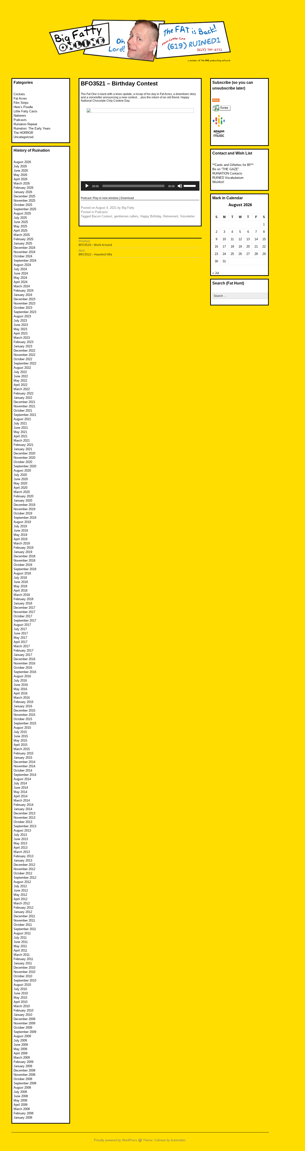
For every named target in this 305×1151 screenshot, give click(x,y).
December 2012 (24, 865)
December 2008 (24, 1070)
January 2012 (23, 912)
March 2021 (22, 440)
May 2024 (20, 277)
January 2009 (23, 1066)
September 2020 (25, 466)
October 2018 (23, 565)
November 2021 (24, 406)
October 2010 (23, 976)
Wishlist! (218, 182)
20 (248, 246)
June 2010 (21, 993)
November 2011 (24, 920)
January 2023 (23, 346)
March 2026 (22, 183)
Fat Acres (20, 98)
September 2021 (25, 415)
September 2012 (25, 877)
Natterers (20, 115)
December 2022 (24, 350)
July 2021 (20, 423)
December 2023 (24, 299)
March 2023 (22, 337)
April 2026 (20, 179)
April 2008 (20, 1104)
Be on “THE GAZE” (225, 169)
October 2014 (23, 770)
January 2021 (23, 449)
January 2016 (23, 706)
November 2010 (24, 972)
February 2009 (23, 1062)
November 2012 (24, 869)
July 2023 (20, 320)
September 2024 (25, 260)
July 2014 (20, 783)
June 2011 (21, 942)
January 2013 (23, 860)
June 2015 (21, 736)
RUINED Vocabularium (228, 177)
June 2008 (21, 1096)
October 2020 (23, 462)
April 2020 (20, 487)
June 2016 (21, 685)
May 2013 (20, 843)
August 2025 (22, 213)
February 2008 (23, 1113)
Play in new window (105, 198)
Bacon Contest (102, 216)
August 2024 (22, 265)
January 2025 (23, 243)
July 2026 (20, 166)
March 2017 (22, 646)
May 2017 (20, 637)
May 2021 (20, 432)
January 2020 (23, 500)
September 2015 (25, 723)
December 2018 (24, 556)
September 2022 (25, 363)
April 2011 (20, 950)
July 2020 (20, 475)
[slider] (190, 185)
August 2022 (22, 367)
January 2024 (23, 295)
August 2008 (22, 1087)
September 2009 (25, 1032)
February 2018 (23, 599)
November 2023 (24, 303)
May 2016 (20, 689)
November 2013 (24, 817)
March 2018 (22, 595)
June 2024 (21, 273)
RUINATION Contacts (227, 173)
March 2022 (22, 389)
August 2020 (22, 470)
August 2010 (22, 985)
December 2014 (24, 762)
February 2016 (23, 702)
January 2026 (23, 192)
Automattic (178, 1140)
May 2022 (20, 380)
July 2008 (20, 1092)
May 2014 (20, 792)
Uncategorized (23, 137)
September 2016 (25, 672)
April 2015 (20, 745)
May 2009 (20, 1049)
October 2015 (23, 719)
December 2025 (24, 196)
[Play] (87, 186)
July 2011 (20, 937)
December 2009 (24, 1019)
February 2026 (23, 187)
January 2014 (23, 809)
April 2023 (20, 333)
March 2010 (22, 1006)
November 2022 (24, 355)
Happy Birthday (150, 216)
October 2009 (23, 1027)
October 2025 (23, 205)
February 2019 (23, 547)
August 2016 (22, 676)
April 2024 (20, 282)
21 (256, 246)
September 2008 (25, 1083)
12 (240, 239)
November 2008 (24, 1074)
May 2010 (20, 997)
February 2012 (23, 907)
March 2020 (22, 492)
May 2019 (20, 535)
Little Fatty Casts (25, 111)
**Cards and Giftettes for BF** (233, 165)
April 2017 (20, 642)
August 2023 (22, 316)
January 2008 (23, 1117)
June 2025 (21, 222)
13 (248, 239)
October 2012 (23, 873)
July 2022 (20, 372)
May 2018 (20, 586)
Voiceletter (187, 216)
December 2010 (24, 967)
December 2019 (24, 505)
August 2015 (22, 727)
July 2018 (20, 577)
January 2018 (23, 603)
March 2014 (22, 800)
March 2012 (22, 903)
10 (224, 239)
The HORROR (23, 133)
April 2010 (20, 1002)
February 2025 (23, 239)
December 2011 (24, 916)
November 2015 (24, 715)
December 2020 (24, 453)
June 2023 (21, 325)
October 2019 (23, 513)
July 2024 (20, 269)
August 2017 (22, 625)
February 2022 (23, 393)
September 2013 (25, 826)
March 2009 (22, 1057)
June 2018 (21, 582)
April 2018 (20, 590)
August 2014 (22, 779)
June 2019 (21, 530)
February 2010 (23, 1010)
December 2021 (24, 402)
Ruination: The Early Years (32, 128)
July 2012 (20, 886)
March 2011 (22, 955)
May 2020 (20, 483)
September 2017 (25, 620)
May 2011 (20, 946)
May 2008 (20, 1100)
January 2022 (23, 397)
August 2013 (22, 830)
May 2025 (20, 226)
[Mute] (180, 186)
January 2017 (23, 655)
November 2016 (24, 663)
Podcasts (101, 212)
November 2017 (24, 612)
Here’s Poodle (23, 107)
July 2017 (20, 629)
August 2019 (22, 522)
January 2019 (23, 552)
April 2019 (20, 539)
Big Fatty (128, 207)
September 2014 (25, 775)
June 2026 (21, 170)
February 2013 (23, 856)
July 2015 (20, 732)
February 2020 (23, 496)
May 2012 (20, 895)
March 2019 (22, 543)
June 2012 (21, 890)
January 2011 (23, 963)
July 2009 (20, 1040)
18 (232, 246)
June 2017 (21, 633)
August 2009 (22, 1036)
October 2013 (23, 822)
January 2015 (23, 757)
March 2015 (22, 749)
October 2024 (23, 256)
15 (264, 239)
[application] (140, 186)
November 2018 (24, 560)
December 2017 (24, 607)
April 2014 (20, 796)
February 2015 (23, 753)
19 (240, 246)
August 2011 (22, 933)
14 (256, 239)
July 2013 (20, 835)
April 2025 (20, 230)
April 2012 (20, 899)
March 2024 (22, 286)
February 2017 (23, 650)
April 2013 (20, 847)
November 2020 (24, 457)
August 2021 (22, 419)
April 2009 (20, 1053)
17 (224, 246)
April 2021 (20, 436)
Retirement (170, 216)
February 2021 (23, 445)
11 (232, 239)
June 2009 (21, 1044)
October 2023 (23, 307)
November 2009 (24, 1023)
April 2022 (20, 385)
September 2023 (25, 312)
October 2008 (23, 1079)
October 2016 (23, 667)
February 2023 (23, 342)
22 (264, 246)
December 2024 (24, 247)
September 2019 (25, 517)
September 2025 (25, 209)
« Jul (215, 273)
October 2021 (23, 410)
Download (127, 198)
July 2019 (20, 526)
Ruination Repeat (25, 124)
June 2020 (21, 479)
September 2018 (25, 569)
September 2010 (25, 980)
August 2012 (22, 882)
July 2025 (20, 217)
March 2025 (22, 235)
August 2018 (22, 573)
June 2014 (21, 787)
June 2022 (21, 376)
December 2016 (24, 659)
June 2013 (21, 839)
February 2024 (23, 290)
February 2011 (23, 959)
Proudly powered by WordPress (115, 1140)
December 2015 (24, 710)
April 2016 (20, 693)
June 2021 (21, 427)
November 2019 (24, 509)
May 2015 (20, 740)
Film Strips (21, 103)
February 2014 (23, 805)
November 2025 (24, 200)
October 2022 (23, 359)
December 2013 (24, 813)
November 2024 (24, 252)
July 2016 (20, 680)
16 (216, 246)
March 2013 (22, 852)
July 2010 (20, 989)
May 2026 (20, 175)
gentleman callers (126, 216)
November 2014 (24, 766)
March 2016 (22, 697)
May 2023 (20, 329)
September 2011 (25, 929)
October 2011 (23, 925)
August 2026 (22, 162)
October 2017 (23, 616)
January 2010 (23, 1014)
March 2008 (22, 1109)
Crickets (19, 94)
